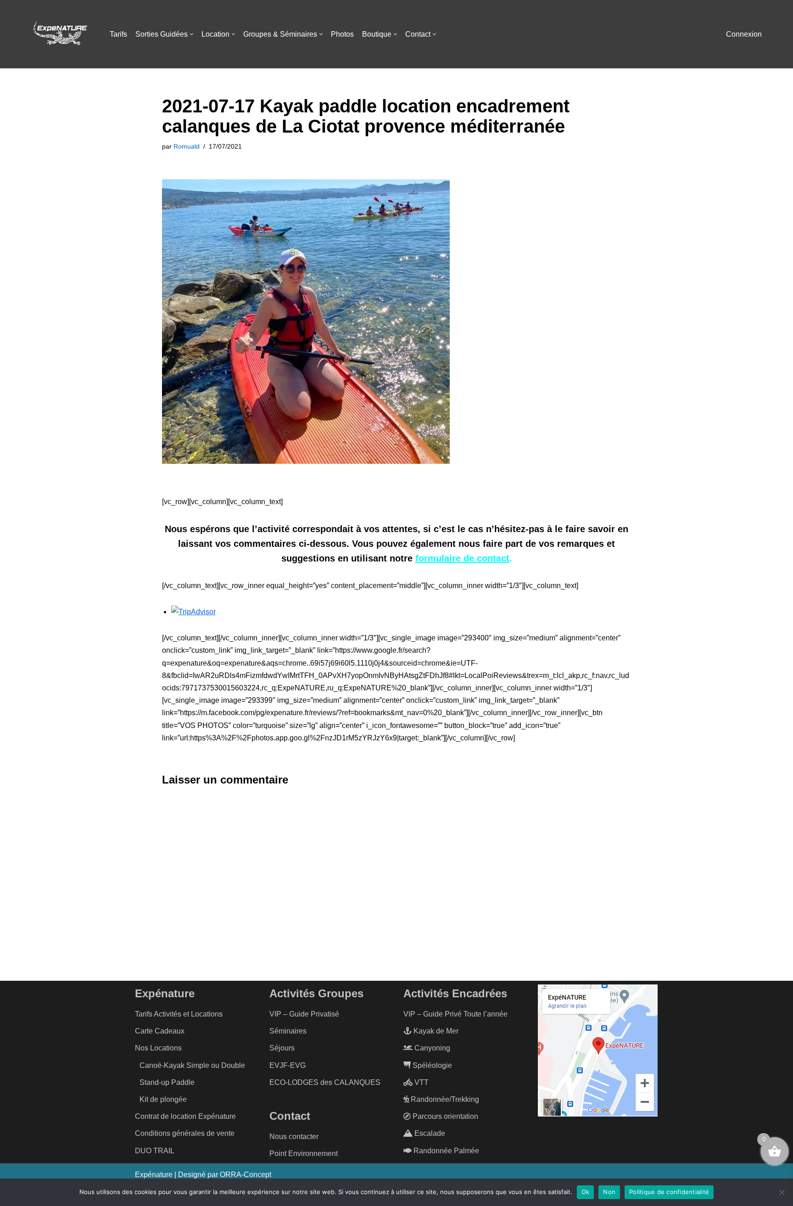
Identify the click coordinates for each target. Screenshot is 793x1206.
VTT (421, 1082)
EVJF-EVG (287, 1065)
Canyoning (431, 1048)
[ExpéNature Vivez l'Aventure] (59, 34)
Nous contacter (293, 1136)
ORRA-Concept (245, 1174)
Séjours (282, 1048)
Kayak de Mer (435, 1031)
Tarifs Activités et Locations (179, 1014)
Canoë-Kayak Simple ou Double (192, 1065)
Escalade (429, 1133)
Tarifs (118, 34)
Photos (342, 34)
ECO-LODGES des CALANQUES (324, 1082)
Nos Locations (158, 1048)
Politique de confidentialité (669, 1191)
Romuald (186, 146)
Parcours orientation (444, 1116)
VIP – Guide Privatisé (304, 1014)
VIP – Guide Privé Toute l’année (455, 1014)
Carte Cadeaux (159, 1031)
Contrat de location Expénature (185, 1116)
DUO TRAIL (154, 1151)
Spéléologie (431, 1065)
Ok (585, 1191)
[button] (191, 34)
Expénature (154, 1174)
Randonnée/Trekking (444, 1099)
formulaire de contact (462, 558)
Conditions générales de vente (185, 1133)
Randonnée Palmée (445, 1151)
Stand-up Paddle (167, 1082)
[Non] (781, 1192)
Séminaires (288, 1031)
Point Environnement (303, 1153)
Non (609, 1191)
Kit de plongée (163, 1099)
